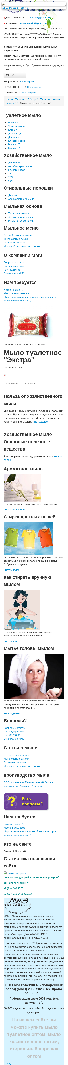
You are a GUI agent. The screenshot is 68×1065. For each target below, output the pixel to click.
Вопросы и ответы (14, 262)
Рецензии (29, 383)
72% (10, 173)
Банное (12, 129)
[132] (34, 324)
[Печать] (34, 4)
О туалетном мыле (15, 242)
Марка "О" (14, 122)
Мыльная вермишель (21, 220)
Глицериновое (16, 140)
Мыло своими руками (16, 238)
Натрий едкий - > (14, 289)
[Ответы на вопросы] (26, 802)
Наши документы (14, 266)
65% (10, 180)
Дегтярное (14, 137)
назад (7, 1063)
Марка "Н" (14, 148)
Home (9, 99)
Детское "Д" (15, 133)
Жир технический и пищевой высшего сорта (30, 297)
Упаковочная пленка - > (18, 300)
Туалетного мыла (18, 213)
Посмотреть (27, 81)
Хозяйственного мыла (21, 198)
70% (10, 177)
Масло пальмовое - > (16, 293)
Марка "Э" (12, 103)
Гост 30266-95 (12, 269)
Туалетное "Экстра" (26, 99)
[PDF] (5, 374)
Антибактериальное (20, 166)
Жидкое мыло (16, 126)
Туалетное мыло (50, 99)
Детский (13, 195)
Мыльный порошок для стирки (22, 246)
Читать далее (40, 421)
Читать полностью (14, 509)
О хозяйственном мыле (18, 235)
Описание (12, 383)
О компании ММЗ (14, 273)
